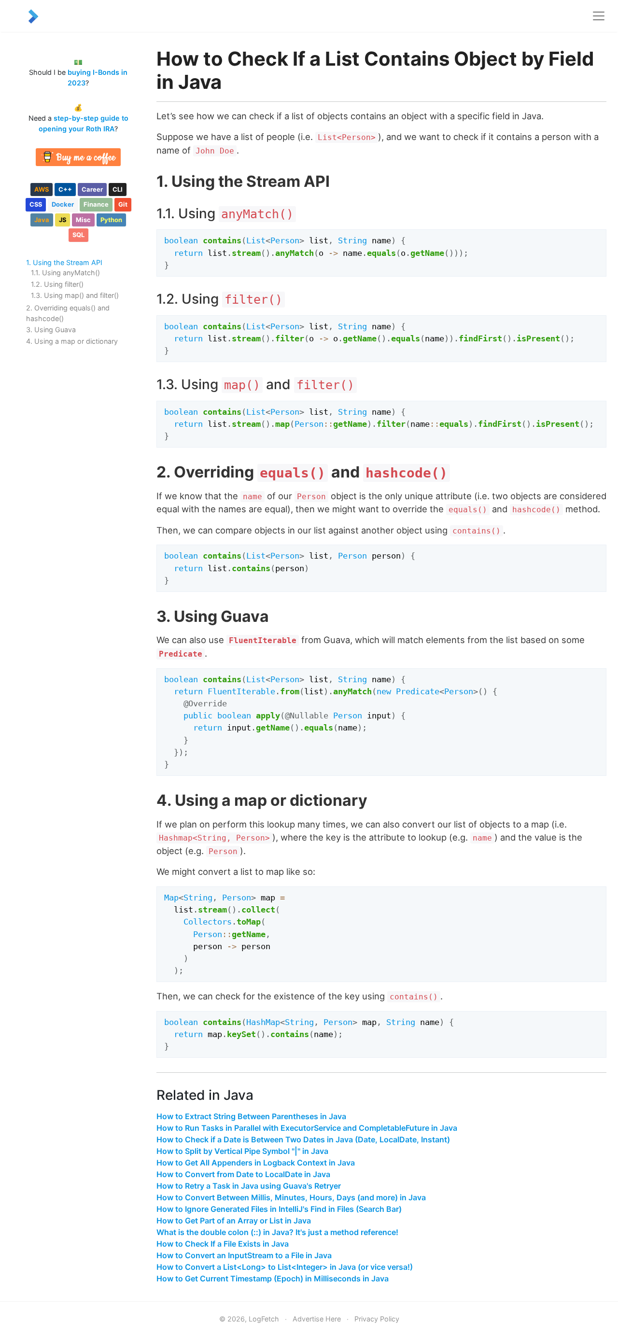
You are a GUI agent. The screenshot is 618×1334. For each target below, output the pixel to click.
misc (83, 220)
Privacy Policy (376, 1319)
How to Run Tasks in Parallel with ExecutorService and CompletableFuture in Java (306, 1128)
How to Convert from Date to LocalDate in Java (243, 1174)
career (92, 189)
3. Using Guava (51, 329)
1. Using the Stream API (64, 262)
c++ (65, 189)
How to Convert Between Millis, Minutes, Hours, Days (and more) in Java (291, 1197)
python (111, 220)
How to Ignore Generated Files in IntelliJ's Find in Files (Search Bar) (279, 1209)
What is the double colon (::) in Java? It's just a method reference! (277, 1232)
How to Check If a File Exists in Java (222, 1244)
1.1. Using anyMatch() (65, 272)
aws (41, 189)
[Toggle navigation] (598, 16)
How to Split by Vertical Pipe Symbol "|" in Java (242, 1151)
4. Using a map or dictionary (72, 341)
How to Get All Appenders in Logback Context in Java (255, 1162)
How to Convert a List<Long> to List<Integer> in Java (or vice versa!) (284, 1267)
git (122, 204)
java (41, 220)
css (35, 204)
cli (117, 189)
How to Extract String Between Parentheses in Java (251, 1116)
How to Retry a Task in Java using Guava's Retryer (248, 1186)
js (62, 220)
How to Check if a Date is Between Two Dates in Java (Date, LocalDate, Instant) (303, 1139)
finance (96, 204)
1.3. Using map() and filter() (75, 295)
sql (78, 235)
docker (63, 204)
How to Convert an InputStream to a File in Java (244, 1255)
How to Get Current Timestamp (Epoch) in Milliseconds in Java (272, 1278)
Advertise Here (317, 1319)
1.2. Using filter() (57, 284)
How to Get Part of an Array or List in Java (233, 1220)
